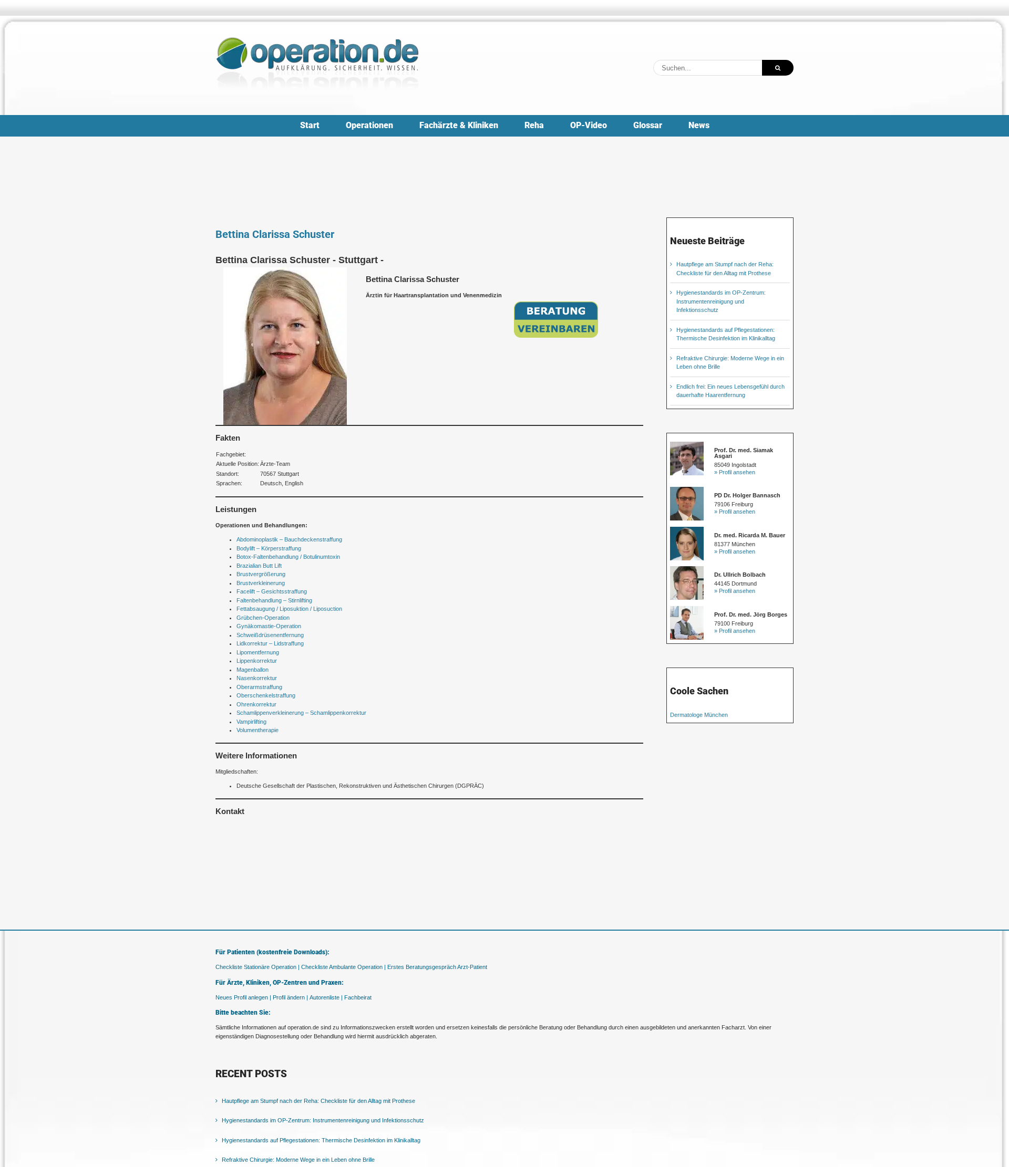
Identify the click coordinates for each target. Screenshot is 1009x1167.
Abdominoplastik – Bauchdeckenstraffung (289, 539)
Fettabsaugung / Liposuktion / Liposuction (289, 609)
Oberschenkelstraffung (265, 695)
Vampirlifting (251, 721)
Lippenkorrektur (256, 661)
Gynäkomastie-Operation (268, 626)
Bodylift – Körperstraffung (268, 548)
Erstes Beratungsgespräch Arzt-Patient (437, 967)
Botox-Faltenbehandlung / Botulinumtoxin (288, 557)
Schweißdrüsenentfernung (270, 635)
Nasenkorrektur (256, 678)
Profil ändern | (290, 997)
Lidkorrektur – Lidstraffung (270, 643)
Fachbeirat (358, 997)
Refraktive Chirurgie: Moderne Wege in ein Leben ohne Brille (298, 1159)
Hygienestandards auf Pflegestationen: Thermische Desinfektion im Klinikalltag (321, 1140)
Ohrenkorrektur (256, 704)
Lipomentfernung (257, 652)
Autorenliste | (326, 997)
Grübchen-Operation (263, 617)
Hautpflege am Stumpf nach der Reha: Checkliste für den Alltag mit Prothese (318, 1101)
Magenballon (252, 669)
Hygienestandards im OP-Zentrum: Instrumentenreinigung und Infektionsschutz (721, 301)
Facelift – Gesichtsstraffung (271, 591)
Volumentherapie (257, 730)
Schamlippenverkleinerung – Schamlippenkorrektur (301, 713)
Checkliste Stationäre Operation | (257, 967)
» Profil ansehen (734, 472)
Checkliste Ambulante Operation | (343, 967)
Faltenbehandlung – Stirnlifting (274, 600)
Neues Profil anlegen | (243, 997)
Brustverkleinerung (260, 583)
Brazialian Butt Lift (259, 565)
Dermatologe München (699, 715)
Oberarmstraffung (259, 687)
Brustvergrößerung (260, 574)
